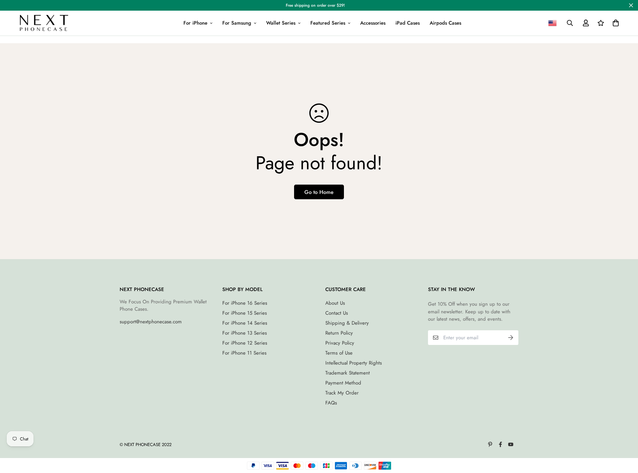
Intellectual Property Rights (353, 363)
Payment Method (343, 383)
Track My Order (342, 392)
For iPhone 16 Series (244, 303)
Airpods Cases (445, 23)
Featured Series (327, 23)
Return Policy (339, 333)
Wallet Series (280, 23)
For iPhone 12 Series (244, 343)
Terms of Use (339, 353)
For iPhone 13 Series (244, 333)
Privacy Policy (339, 343)
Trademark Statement (347, 373)
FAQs (331, 402)
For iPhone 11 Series (244, 353)
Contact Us (336, 313)
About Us (335, 303)
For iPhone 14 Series (244, 323)
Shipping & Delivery (347, 323)
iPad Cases (407, 23)
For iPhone (195, 23)
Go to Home (319, 192)
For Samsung (236, 23)
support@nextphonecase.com (151, 321)
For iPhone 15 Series (244, 313)
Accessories (372, 23)
